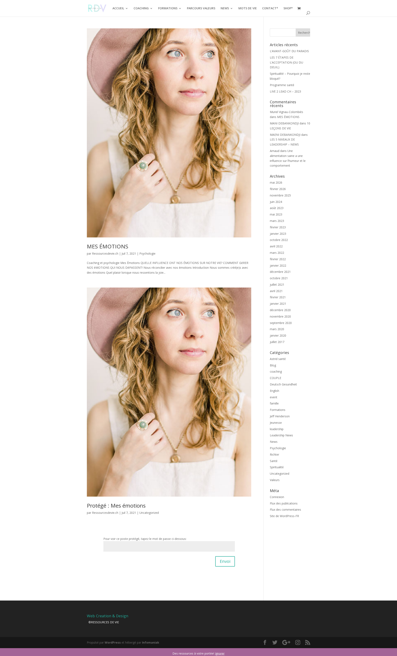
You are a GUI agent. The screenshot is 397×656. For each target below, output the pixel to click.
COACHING (141, 8)
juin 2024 (276, 202)
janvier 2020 (278, 335)
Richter (274, 454)
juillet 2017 (277, 342)
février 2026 (278, 189)
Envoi (225, 561)
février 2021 (278, 297)
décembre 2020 (280, 310)
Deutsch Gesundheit (283, 384)
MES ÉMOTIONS (107, 246)
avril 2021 (276, 291)
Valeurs (275, 480)
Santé (273, 461)
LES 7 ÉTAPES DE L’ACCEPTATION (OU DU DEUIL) (286, 62)
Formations (277, 410)
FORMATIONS (167, 8)
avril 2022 (276, 246)
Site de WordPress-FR (284, 516)
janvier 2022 (278, 265)
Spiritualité (277, 467)
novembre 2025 (280, 195)
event (273, 397)
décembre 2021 (280, 272)
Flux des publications (284, 503)
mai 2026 (276, 182)
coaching (276, 371)
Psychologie (147, 253)
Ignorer (220, 653)
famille (274, 403)
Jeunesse (276, 423)
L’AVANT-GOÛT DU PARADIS (289, 51)
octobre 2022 (279, 240)
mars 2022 (277, 253)
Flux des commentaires (285, 510)
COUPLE (275, 378)
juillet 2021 (277, 284)
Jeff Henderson (280, 416)
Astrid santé (278, 359)
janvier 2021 (278, 304)
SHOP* (288, 8)
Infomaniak (150, 642)
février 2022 (278, 259)
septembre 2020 (281, 323)
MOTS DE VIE (247, 8)
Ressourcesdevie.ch (105, 253)
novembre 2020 (280, 316)
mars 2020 (277, 329)
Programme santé (282, 85)
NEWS (225, 8)
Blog (273, 365)
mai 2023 (276, 214)
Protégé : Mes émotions (116, 505)
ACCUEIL (118, 8)
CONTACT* (270, 8)
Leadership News (281, 435)
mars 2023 (277, 221)
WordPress (113, 642)
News (273, 442)
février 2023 (278, 227)
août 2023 (276, 208)
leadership (276, 429)
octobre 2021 (279, 278)
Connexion (277, 497)
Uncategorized (149, 513)
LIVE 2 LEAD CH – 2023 (285, 91)
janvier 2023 (278, 234)
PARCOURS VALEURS (201, 8)
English (274, 391)
